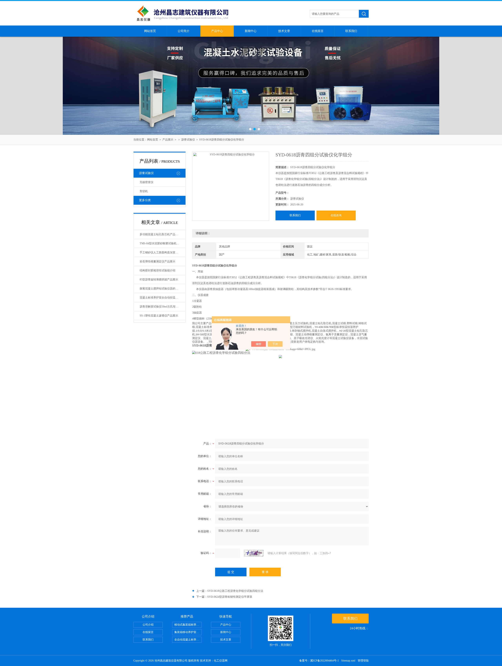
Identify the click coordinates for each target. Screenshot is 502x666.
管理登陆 (363, 660)
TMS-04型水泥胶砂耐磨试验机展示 (161, 243)
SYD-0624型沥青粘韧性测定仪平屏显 (229, 596)
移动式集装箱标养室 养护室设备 (188, 624)
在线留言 (318, 31)
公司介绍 (148, 624)
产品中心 (217, 31)
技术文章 (284, 31)
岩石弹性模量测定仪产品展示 (157, 261)
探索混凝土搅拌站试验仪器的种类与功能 (162, 288)
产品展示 (167, 139)
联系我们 (351, 31)
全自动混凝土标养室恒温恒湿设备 (188, 639)
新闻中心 (250, 31)
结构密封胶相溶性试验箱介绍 (157, 270)
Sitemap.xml (348, 660)
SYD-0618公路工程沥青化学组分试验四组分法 (235, 590)
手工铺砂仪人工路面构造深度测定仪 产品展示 (162, 252)
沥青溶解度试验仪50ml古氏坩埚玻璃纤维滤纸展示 (162, 306)
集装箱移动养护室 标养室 (188, 632)
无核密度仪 (146, 182)
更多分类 (145, 200)
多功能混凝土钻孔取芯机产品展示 (160, 234)
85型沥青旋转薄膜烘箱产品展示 (159, 279)
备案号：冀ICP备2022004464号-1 (319, 660)
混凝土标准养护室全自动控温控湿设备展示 (162, 297)
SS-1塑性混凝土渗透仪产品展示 (159, 315)
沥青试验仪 (188, 139)
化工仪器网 (220, 660)
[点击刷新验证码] (254, 553)
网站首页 (150, 31)
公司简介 (183, 31)
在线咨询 (336, 215)
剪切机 (144, 191)
